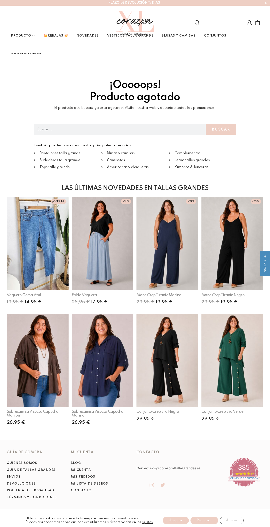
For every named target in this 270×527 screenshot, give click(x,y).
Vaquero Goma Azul (24, 295)
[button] (265, 263)
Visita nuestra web (140, 108)
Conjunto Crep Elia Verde (222, 412)
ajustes (147, 522)
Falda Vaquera (84, 295)
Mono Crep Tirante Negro (222, 295)
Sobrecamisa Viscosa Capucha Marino (97, 413)
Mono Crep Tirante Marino (158, 295)
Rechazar (204, 520)
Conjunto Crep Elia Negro (157, 412)
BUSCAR (221, 129)
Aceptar (175, 520)
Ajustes (231, 520)
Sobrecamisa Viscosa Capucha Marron (32, 413)
